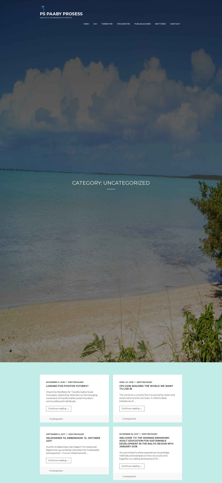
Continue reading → (59, 409)
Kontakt (175, 24)
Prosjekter (123, 24)
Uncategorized (56, 419)
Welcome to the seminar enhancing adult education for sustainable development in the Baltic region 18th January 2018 (146, 442)
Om (95, 24)
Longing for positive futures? (67, 386)
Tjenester (107, 24)
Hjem (86, 24)
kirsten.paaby (76, 382)
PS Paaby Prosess (61, 13)
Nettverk (160, 24)
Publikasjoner (143, 24)
